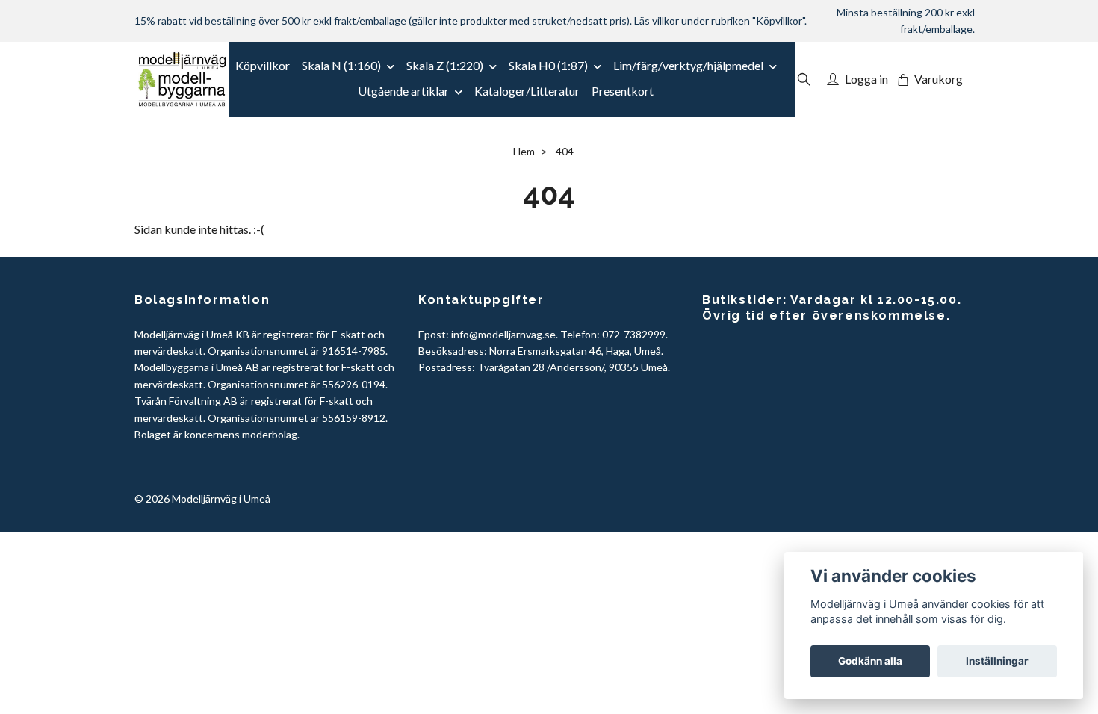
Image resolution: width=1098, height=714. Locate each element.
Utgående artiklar (403, 91)
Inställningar (997, 661)
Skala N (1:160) (341, 65)
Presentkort (623, 91)
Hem (524, 151)
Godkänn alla (870, 661)
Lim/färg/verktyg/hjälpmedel (688, 65)
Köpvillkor (262, 65)
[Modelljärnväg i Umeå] (182, 79)
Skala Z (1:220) (444, 65)
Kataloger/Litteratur (527, 91)
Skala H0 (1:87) (548, 65)
